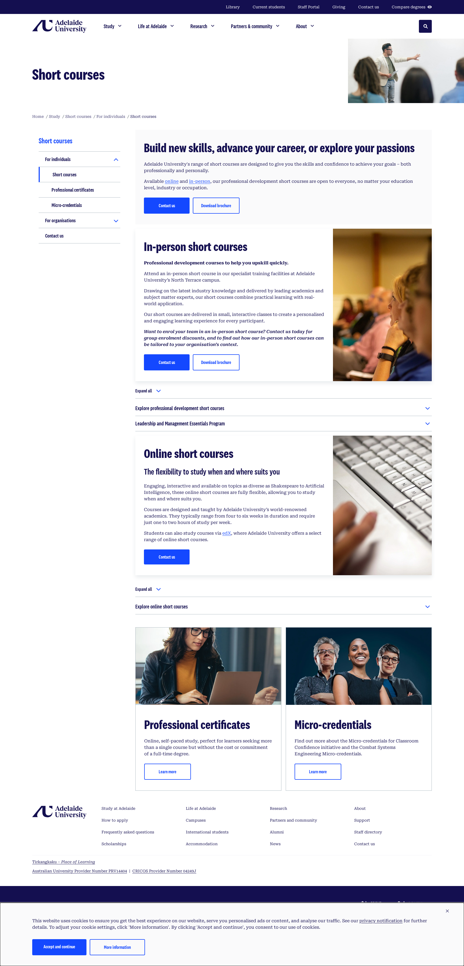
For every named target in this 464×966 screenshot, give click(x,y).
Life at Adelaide (201, 808)
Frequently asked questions (128, 832)
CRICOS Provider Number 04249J (164, 871)
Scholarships (114, 844)
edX (226, 533)
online (172, 181)
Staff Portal (309, 7)
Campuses (196, 820)
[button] (447, 911)
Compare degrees (408, 7)
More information (117, 947)
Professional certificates (73, 189)
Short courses (65, 174)
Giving (338, 7)
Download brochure (216, 205)
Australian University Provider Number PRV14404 (79, 871)
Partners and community (293, 820)
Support (362, 820)
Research (278, 808)
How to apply (115, 820)
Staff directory (368, 832)
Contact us (368, 7)
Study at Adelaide (118, 808)
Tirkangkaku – (63, 862)
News (275, 844)
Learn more (167, 771)
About (360, 808)
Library (233, 7)
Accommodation (202, 844)
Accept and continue (59, 946)
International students (207, 832)
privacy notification (381, 920)
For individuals (58, 159)
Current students (269, 7)
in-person (199, 181)
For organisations (60, 220)
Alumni (277, 832)
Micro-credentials (67, 205)
